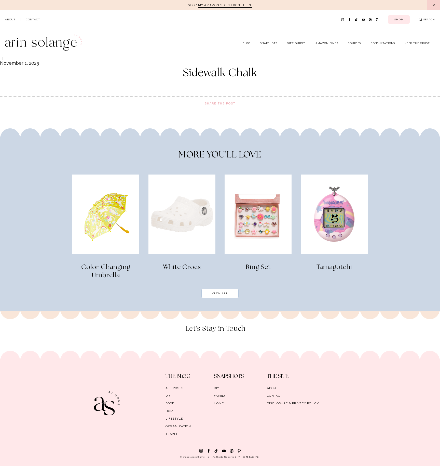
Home (170, 411)
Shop (398, 19)
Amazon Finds (326, 43)
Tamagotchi (334, 267)
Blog (246, 43)
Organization (178, 426)
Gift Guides (296, 43)
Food (170, 403)
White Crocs (182, 267)
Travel (172, 434)
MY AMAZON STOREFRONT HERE (225, 5)
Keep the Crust (417, 43)
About (10, 19)
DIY (168, 395)
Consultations (383, 43)
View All (220, 293)
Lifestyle (174, 418)
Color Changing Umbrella (105, 271)
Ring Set (258, 267)
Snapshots (268, 43)
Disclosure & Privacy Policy (293, 403)
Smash (256, 457)
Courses (354, 43)
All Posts (174, 388)
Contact (33, 19)
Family (220, 395)
